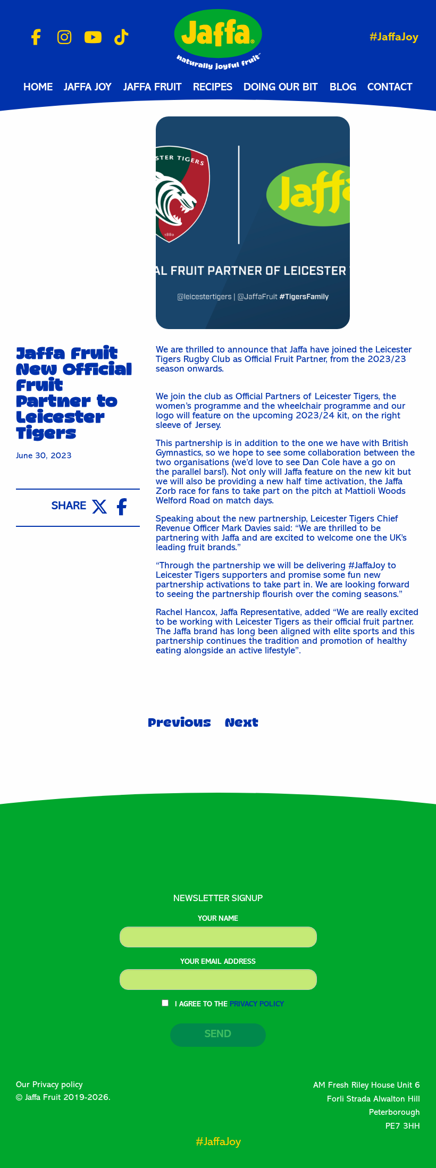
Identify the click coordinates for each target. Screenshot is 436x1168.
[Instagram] (60, 38)
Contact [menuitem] (390, 88)
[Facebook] (32, 38)
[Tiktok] (117, 38)
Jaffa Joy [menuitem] (88, 88)
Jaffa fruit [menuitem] (152, 88)
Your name (218, 919)
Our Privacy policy (49, 1085)
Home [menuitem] (38, 88)
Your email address (218, 962)
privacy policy (257, 1005)
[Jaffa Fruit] (218, 38)
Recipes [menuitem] (212, 88)
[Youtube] (88, 38)
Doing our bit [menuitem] (281, 88)
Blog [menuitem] (343, 88)
